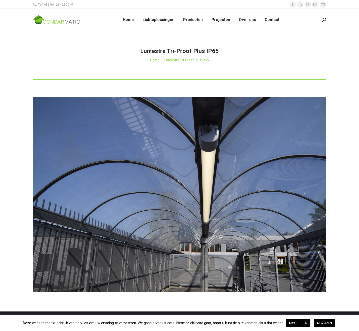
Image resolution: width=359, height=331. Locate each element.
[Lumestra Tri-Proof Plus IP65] (179, 194)
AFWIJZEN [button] (324, 323)
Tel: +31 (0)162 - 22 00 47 (55, 4)
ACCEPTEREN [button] (298, 323)
